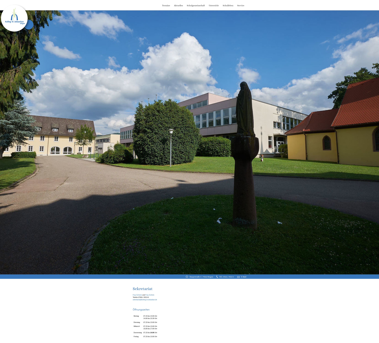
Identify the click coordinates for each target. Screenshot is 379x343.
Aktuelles (178, 5)
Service (240, 5)
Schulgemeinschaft (196, 5)
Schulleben (228, 5)
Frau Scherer (137, 295)
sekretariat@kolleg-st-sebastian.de (145, 300)
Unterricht (214, 5)
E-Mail (243, 277)
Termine (166, 5)
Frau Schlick (149, 295)
